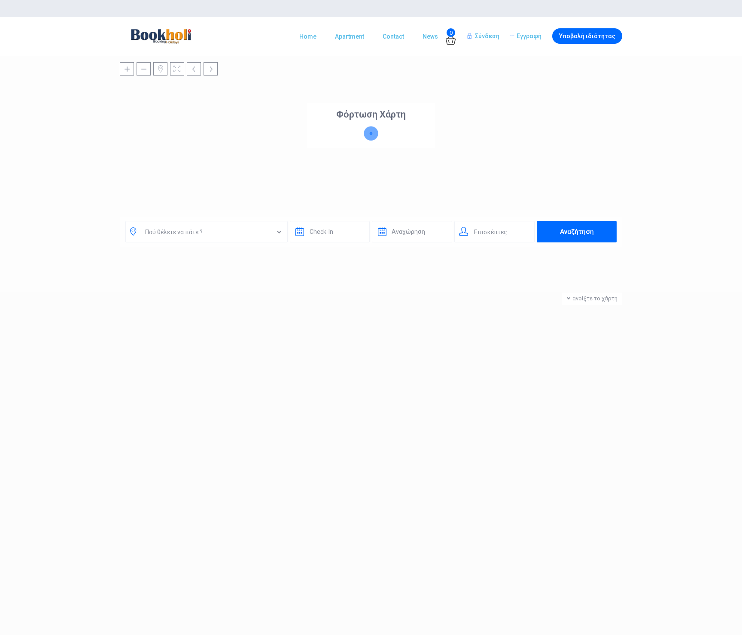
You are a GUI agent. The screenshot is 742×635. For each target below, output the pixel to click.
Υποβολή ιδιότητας (587, 36)
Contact (393, 36)
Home (307, 36)
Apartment (349, 36)
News (430, 36)
